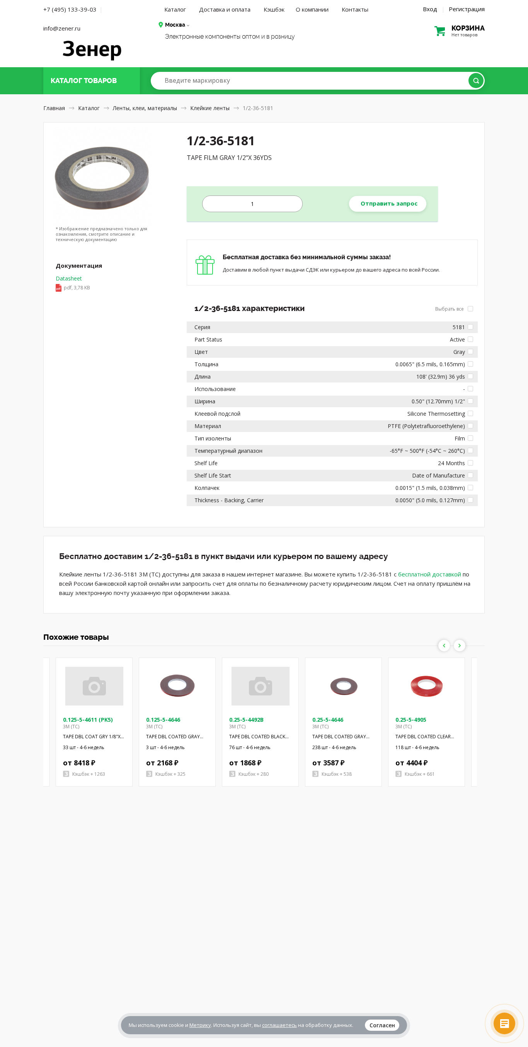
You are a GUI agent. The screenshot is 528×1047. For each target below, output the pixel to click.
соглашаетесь (279, 1025)
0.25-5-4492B (246, 719)
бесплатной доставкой (429, 574)
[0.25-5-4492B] (261, 686)
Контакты (355, 9)
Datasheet (73, 283)
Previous (444, 645)
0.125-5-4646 (163, 719)
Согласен (382, 1025)
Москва (175, 25)
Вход (430, 9)
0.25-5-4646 (327, 719)
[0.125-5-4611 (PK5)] (94, 686)
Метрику (200, 1025)
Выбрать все (450, 309)
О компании (312, 9)
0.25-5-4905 (410, 719)
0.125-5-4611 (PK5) (88, 719)
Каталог (175, 9)
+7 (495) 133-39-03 (70, 9)
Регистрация (467, 9)
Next (459, 645)
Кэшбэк (274, 9)
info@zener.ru (61, 28)
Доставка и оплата (224, 9)
